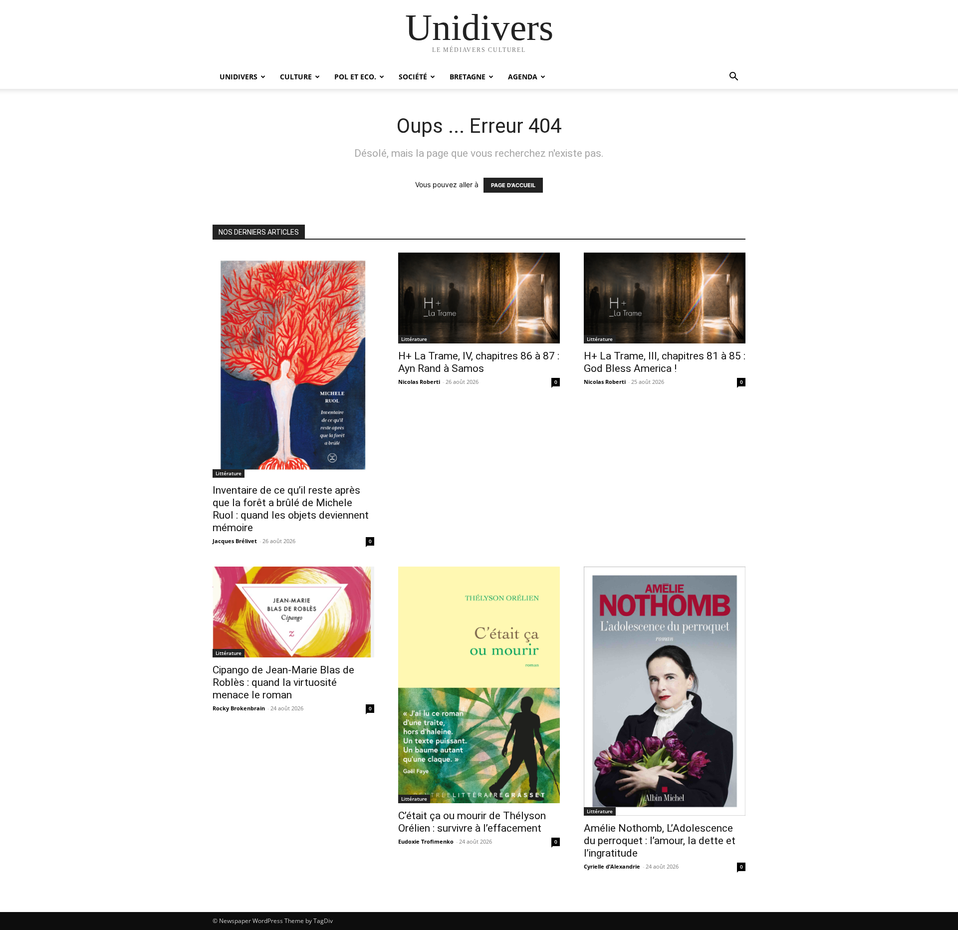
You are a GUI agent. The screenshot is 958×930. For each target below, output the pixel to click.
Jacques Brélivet (235, 541)
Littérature (228, 473)
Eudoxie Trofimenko (426, 841)
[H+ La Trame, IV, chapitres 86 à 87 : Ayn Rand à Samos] (479, 298)
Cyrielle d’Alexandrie (612, 866)
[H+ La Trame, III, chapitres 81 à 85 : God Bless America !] (664, 298)
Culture (296, 76)
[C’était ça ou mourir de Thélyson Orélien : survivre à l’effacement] (479, 685)
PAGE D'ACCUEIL (513, 185)
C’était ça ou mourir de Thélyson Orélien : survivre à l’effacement (472, 822)
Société (413, 76)
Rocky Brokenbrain (239, 708)
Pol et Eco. (355, 76)
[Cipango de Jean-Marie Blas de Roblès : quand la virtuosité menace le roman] (293, 612)
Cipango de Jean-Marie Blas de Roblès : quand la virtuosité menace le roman (283, 682)
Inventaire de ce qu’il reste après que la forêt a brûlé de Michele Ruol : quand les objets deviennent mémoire (291, 509)
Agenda (522, 76)
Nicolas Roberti (419, 381)
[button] (733, 77)
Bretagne (467, 76)
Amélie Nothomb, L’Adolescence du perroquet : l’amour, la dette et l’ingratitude (659, 840)
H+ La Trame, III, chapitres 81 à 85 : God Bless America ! (664, 362)
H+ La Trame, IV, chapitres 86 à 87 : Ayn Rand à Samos (478, 362)
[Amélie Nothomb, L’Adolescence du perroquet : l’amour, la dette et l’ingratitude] (664, 691)
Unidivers (238, 76)
